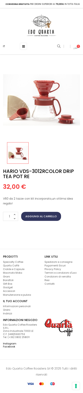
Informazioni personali (17, 306)
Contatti (50, 283)
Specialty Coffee (13, 262)
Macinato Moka (12, 272)
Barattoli (8, 280)
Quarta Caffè (11, 265)
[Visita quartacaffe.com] (59, 327)
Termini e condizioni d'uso (61, 272)
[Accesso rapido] (67, 46)
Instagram (9, 343)
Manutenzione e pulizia (17, 295)
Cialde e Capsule (13, 269)
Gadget (8, 287)
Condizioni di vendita (58, 276)
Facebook (9, 346)
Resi (47, 280)
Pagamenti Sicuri (55, 265)
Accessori (9, 291)
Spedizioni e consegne (58, 262)
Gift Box (7, 283)
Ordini (6, 310)
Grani (6, 276)
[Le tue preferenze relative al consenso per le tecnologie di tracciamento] (76, 386)
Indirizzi (7, 313)
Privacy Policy (53, 269)
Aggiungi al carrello (41, 216)
